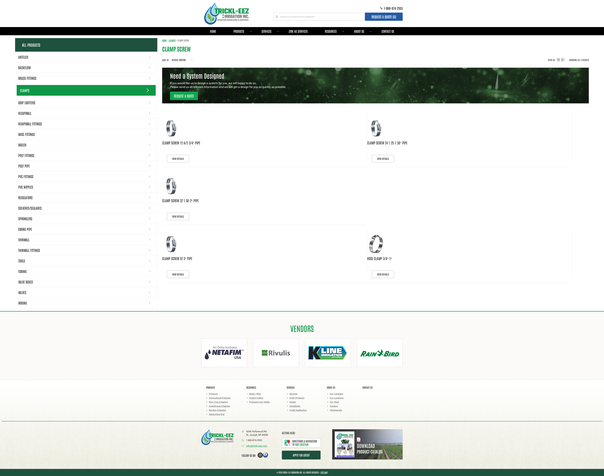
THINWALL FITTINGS (29, 250)
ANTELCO (23, 57)
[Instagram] (260, 455)
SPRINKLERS (25, 218)
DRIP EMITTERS (26, 102)
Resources (331, 31)
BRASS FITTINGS (27, 78)
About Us (359, 31)
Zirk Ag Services (298, 31)
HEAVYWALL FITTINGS (30, 123)
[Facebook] (265, 455)
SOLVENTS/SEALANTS (30, 208)
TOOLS (21, 261)
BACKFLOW (24, 67)
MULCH (22, 145)
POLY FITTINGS (26, 155)
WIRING (22, 303)
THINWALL (23, 239)
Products (238, 31)
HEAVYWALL (24, 113)
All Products (31, 44)
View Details (173, 158)
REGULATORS (25, 197)
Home (213, 31)
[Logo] (226, 13)
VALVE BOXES (25, 282)
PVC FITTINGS (25, 176)
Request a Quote (184, 96)
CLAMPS (24, 90)
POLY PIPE (24, 166)
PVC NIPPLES (25, 187)
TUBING (22, 271)
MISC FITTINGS (26, 134)
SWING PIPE (25, 229)
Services (266, 31)
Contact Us (387, 31)
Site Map (324, 472)
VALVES (22, 292)
